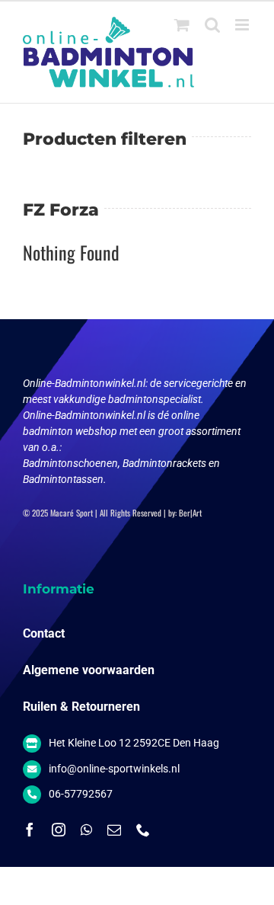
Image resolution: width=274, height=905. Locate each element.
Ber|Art (190, 513)
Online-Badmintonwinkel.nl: (86, 383)
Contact (44, 633)
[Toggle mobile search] (212, 25)
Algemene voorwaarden (89, 670)
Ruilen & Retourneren (81, 706)
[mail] (114, 829)
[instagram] (58, 829)
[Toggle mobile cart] (182, 25)
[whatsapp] (86, 829)
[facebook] (30, 829)
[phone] (143, 829)
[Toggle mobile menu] (243, 25)
